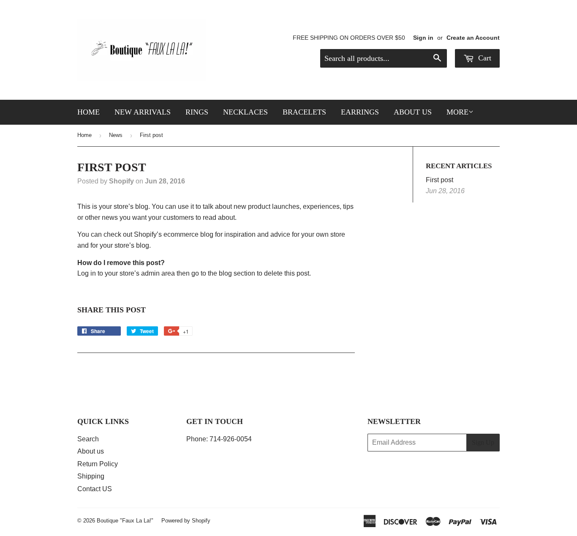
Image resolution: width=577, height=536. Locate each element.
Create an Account (473, 38)
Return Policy (97, 464)
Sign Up (483, 442)
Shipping (90, 476)
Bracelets (304, 112)
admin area (158, 273)
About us (413, 112)
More (457, 112)
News (115, 135)
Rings (196, 112)
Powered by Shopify (185, 520)
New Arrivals (142, 112)
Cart (483, 58)
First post (439, 179)
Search (88, 439)
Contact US (94, 488)
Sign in (423, 38)
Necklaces (245, 112)
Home (88, 112)
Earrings (360, 112)
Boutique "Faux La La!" (125, 520)
